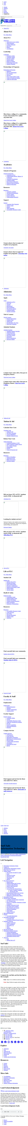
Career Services (10, 612)
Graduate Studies (11, 180)
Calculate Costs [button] (7, 430)
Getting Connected (11, 922)
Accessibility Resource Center (14, 209)
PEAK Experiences (11, 338)
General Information (11, 932)
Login (5, 1124)
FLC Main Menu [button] (8, 34)
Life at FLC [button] (6, 568)
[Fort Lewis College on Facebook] (5, 1042)
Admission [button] (6, 288)
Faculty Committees (11, 725)
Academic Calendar (11, 191)
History (8, 47)
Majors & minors (8, 1052)
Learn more (12, 1103)
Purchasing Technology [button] (9, 917)
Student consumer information (11, 1083)
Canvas (8, 719)
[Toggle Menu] (16, 24)
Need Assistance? (11, 924)
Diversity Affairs (10, 58)
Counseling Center (11, 597)
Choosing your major (9, 247)
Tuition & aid (7, 1051)
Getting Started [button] (7, 871)
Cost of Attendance (11, 434)
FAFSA (8, 448)
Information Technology (12, 737)
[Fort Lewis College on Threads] (18, 1042)
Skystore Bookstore (11, 615)
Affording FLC (7, 499)
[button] (10, 1091)
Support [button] (5, 203)
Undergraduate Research (12, 197)
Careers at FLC (10, 711)
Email (8, 874)
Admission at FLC (11, 302)
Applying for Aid (11, 458)
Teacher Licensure (11, 311)
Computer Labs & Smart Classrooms (15, 899)
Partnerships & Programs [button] (9, 70)
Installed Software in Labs (13, 905)
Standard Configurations (12, 933)
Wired (8, 926)
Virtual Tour (9, 321)
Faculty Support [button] (7, 716)
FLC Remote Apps (11, 901)
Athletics (6, 8)
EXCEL (9, 723)
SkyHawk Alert (10, 876)
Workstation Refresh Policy (13, 936)
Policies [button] (5, 914)
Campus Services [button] (8, 733)
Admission (6, 1048)
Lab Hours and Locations (13, 906)
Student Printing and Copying (14, 883)
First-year (9, 303)
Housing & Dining (11, 583)
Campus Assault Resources (13, 601)
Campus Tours (10, 320)
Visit (5, 3)
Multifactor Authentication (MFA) (15, 895)
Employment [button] (7, 705)
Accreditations (10, 48)
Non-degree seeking (11, 308)
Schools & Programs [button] (8, 173)
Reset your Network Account (13, 894)
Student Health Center (12, 598)
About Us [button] (6, 937)
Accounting (9, 743)
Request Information (11, 318)
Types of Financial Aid (12, 449)
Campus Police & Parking (13, 741)
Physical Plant (10, 740)
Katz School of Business (12, 181)
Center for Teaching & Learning (14, 722)
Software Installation (11, 909)
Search (2, 16)
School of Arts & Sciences (13, 183)
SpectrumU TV (10, 925)
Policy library (7, 1082)
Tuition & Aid (10, 431)
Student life (6, 1054)
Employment (7, 1079)
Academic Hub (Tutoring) (13, 204)
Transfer (8, 304)
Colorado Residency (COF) (13, 443)
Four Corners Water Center (13, 76)
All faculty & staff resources (10, 783)
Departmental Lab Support (13, 907)
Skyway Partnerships (12, 72)
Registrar (9, 727)
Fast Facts (9, 46)
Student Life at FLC (11, 581)
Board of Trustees (11, 61)
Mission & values (8, 1080)
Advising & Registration (12, 193)
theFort (8, 745)
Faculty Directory (11, 195)
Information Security (8, 897)
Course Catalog (10, 194)
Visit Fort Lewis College (9, 377)
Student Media (10, 588)
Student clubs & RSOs (9, 654)
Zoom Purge (9, 910)
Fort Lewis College (14, 854)
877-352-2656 (8, 1034)
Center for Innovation (12, 79)
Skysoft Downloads (8, 929)
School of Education (11, 184)
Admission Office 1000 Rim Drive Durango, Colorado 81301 (10, 1032)
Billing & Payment (11, 459)
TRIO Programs (10, 208)
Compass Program (11, 334)
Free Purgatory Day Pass (12, 322)
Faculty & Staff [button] (7, 693)
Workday (9, 708)
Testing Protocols (11, 912)
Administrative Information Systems (12, 868)
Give (5, 4)
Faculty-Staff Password (12, 886)
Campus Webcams (11, 44)
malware (3, 1015)
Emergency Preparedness (12, 604)
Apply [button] (5, 300)
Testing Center (10, 205)
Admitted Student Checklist (13, 331)
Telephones (9, 878)
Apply (5, 1)
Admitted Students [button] (8, 330)
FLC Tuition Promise (12, 445)
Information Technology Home (11, 865)
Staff (8, 939)
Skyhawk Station (11, 339)
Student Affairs (10, 60)
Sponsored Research (11, 726)
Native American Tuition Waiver (14, 444)
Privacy (5, 1120)
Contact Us (6, 867)
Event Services (10, 736)
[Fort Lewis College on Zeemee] (21, 1042)
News (5, 9)
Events (5, 11)
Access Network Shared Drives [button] (14, 888)
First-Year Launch (11, 335)
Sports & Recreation (11, 584)
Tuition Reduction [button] (8, 441)
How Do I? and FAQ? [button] (9, 880)
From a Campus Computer (16, 890)
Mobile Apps (10, 882)
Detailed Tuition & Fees (12, 435)
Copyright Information (12, 916)
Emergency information (9, 1077)
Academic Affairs (11, 57)
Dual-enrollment (10, 307)
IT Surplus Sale (10, 918)
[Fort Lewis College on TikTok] (12, 1042)
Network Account (11, 875)
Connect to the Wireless (12, 884)
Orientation (9, 336)
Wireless (9, 928)
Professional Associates (12, 62)
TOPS (5, 1122)
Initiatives (9, 71)
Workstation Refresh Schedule (14, 935)
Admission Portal (11, 332)
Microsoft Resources (8, 913)
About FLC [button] (6, 28)
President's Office (11, 56)
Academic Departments (12, 179)
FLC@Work (10, 74)
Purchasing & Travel (11, 744)
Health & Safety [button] (7, 595)
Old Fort (9, 75)
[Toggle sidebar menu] (1, 863)
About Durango (10, 43)
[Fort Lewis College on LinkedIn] (15, 1042)
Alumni (5, 7)
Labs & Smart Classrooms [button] (10, 898)
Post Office (9, 613)
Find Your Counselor (11, 324)
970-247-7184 (8, 1036)
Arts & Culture (10, 590)
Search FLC (3, 25)
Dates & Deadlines (11, 457)
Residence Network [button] (8, 921)
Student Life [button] (6, 580)
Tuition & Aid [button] (7, 418)
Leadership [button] (6, 54)
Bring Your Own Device (9, 870)
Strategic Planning (11, 64)
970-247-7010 (8, 1037)
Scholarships (10, 447)
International (9, 306)
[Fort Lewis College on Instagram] (2, 1042)
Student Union (10, 616)
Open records (7, 1068)
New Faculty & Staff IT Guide (14, 872)
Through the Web (14, 891)
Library (8, 207)
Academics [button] (6, 161)
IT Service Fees (10, 887)
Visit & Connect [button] (7, 317)
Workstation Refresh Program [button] (11, 930)
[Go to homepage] (8, 24)
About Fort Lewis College (13, 42)
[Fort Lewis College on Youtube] (8, 1042)
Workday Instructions (12, 709)
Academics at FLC (11, 175)
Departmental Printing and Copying (15, 893)
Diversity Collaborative (12, 586)
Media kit (6, 1067)
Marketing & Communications (14, 739)
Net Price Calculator (11, 433)
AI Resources (10, 734)
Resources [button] (6, 190)
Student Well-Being (11, 599)
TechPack (9, 617)
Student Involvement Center (13, 587)
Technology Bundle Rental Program (15, 920)
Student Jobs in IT (11, 940)
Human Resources (11, 707)
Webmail (6, 1070)
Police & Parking (11, 602)
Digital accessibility (8, 1121)
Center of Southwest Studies (13, 78)
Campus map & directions (10, 1057)
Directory (6, 12)
